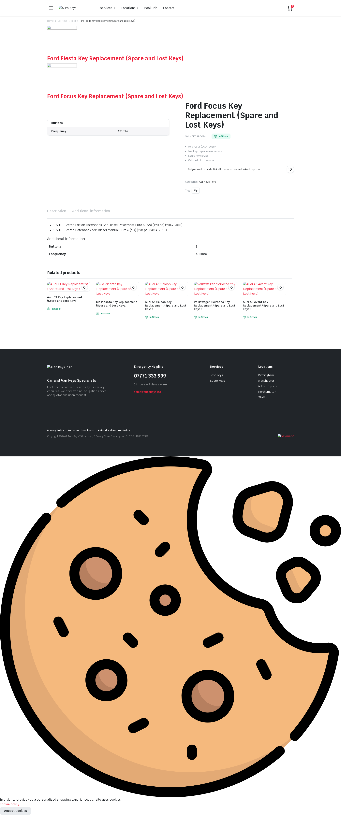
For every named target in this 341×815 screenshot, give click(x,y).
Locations (128, 8)
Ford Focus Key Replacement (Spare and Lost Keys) (115, 96)
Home (50, 20)
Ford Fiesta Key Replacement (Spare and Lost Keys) (115, 58)
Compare (86, 295)
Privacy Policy (55, 430)
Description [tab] (56, 211)
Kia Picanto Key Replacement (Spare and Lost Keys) (116, 303)
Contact (168, 8)
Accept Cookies (15, 811)
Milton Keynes (267, 386)
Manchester (266, 380)
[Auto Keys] (75, 8)
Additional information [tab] (91, 211)
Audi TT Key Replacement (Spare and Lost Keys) (64, 299)
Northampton (267, 391)
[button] (290, 169)
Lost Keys (216, 375)
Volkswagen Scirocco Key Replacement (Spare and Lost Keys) (214, 305)
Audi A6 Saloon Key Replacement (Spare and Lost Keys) (165, 305)
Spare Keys (217, 380)
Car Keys (62, 20)
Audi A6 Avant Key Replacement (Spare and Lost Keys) (263, 305)
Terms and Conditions (81, 430)
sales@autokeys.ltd (147, 392)
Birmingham (266, 375)
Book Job (150, 8)
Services (106, 8)
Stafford (263, 397)
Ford (73, 20)
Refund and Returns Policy (114, 430)
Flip (196, 190)
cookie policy (9, 804)
